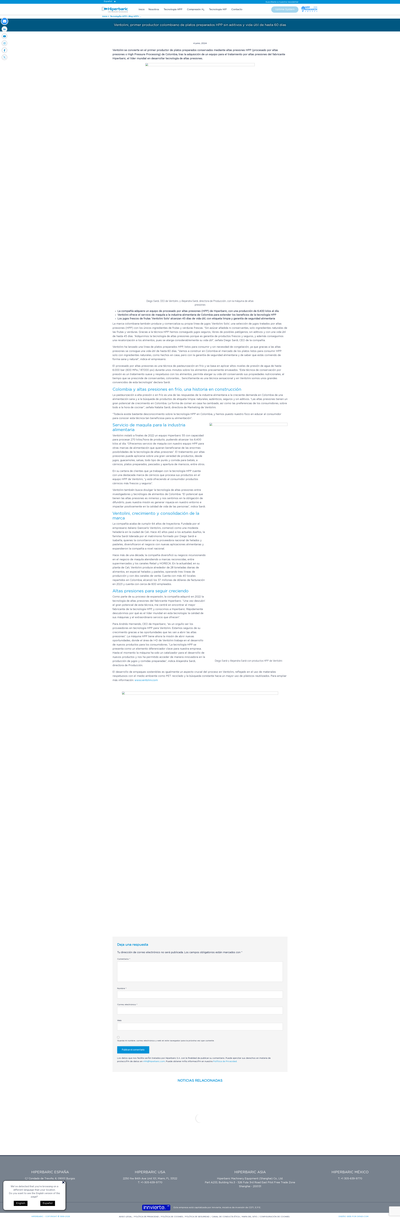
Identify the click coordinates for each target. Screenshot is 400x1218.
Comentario (123, 959)
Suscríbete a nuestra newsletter (282, 2)
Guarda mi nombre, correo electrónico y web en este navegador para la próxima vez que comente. (165, 1041)
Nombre (121, 988)
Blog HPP (133, 16)
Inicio (142, 9)
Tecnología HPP (173, 9)
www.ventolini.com (146, 680)
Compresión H (195, 9)
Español (48, 1203)
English (20, 1203)
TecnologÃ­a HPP (118, 16)
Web (119, 1020)
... (140, 16)
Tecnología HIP (218, 9)
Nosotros (153, 9)
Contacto (236, 9)
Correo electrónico (127, 1004)
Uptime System (285, 9)
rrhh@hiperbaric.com (154, 1061)
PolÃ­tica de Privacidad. (225, 1061)
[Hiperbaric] (115, 9)
